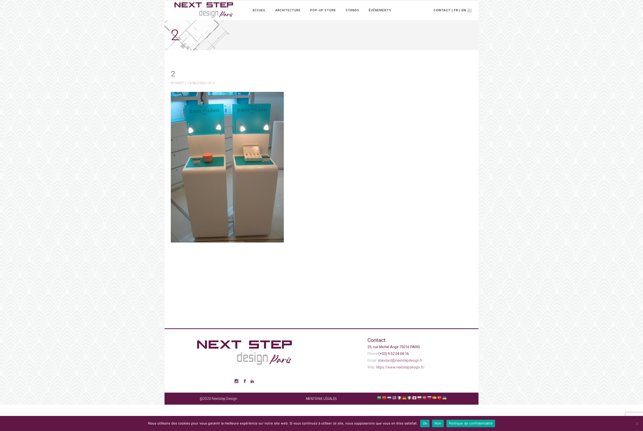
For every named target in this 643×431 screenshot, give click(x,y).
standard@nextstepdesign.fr (400, 360)
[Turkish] (439, 398)
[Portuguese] (424, 398)
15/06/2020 (196, 83)
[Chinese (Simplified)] (384, 398)
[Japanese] (414, 398)
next (180, 83)
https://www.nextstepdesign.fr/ (400, 367)
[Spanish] (434, 398)
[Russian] (429, 398)
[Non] (636, 423)
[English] (394, 398)
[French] (399, 398)
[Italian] (409, 398)
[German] (404, 398)
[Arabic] (379, 398)
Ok (425, 423)
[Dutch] (389, 398)
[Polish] (419, 398)
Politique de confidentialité (471, 423)
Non (438, 423)
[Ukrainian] (444, 398)
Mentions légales (321, 398)
